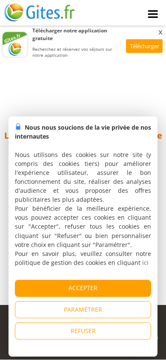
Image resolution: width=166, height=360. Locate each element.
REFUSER (83, 331)
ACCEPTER (83, 288)
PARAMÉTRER (83, 309)
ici (145, 262)
